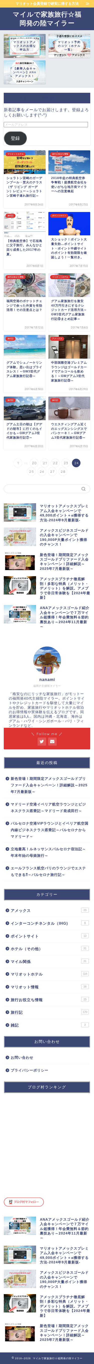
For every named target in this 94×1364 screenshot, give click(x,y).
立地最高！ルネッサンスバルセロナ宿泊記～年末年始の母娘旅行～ (48, 852)
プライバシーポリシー (29, 1070)
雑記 (48, 1025)
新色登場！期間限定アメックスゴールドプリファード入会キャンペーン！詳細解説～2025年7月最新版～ (49, 785)
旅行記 (49, 1012)
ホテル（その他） (48, 949)
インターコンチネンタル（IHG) (48, 923)
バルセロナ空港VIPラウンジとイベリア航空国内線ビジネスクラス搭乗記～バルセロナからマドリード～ (49, 830)
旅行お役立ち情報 (48, 1000)
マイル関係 (48, 961)
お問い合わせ (22, 1057)
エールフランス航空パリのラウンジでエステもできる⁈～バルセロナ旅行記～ (48, 871)
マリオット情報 (48, 987)
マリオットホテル (49, 974)
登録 (15, 138)
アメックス (48, 910)
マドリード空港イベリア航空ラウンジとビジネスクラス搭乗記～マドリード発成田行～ (48, 807)
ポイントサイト (48, 936)
